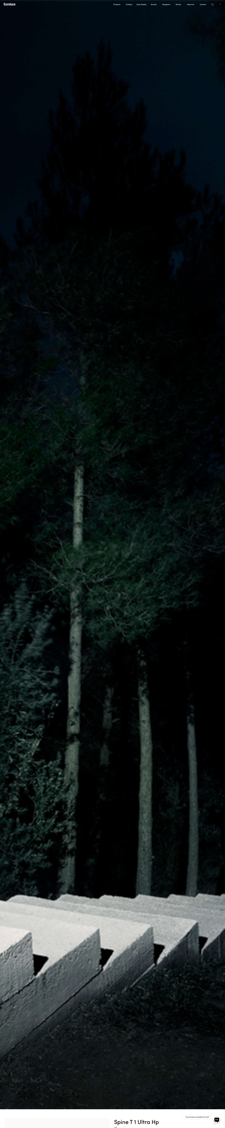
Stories (178, 4)
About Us (190, 4)
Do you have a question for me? (197, 1117)
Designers (166, 4)
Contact (203, 4)
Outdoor (129, 4)
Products (116, 4)
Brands (153, 4)
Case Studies (141, 4)
